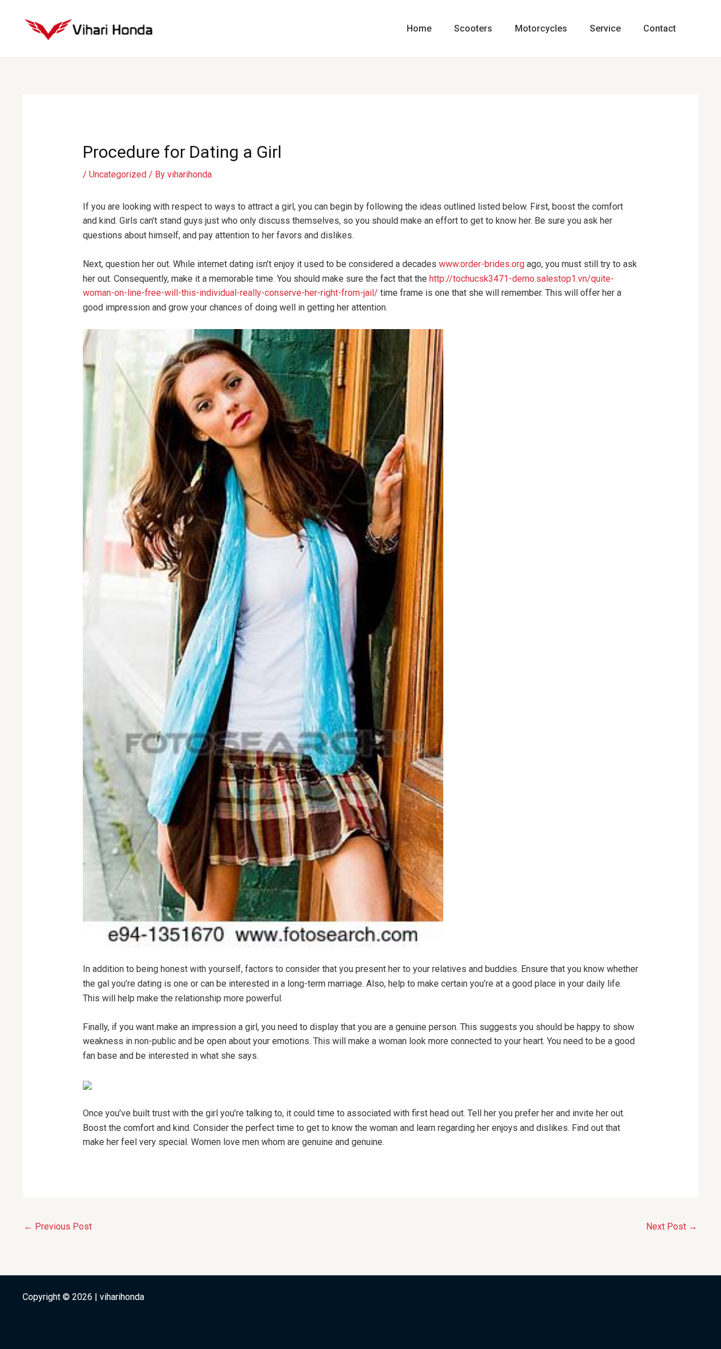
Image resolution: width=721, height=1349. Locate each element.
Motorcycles (541, 28)
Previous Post (58, 1226)
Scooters (473, 28)
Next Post (671, 1226)
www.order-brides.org (481, 264)
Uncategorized (117, 174)
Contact (659, 28)
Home (419, 28)
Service (605, 28)
